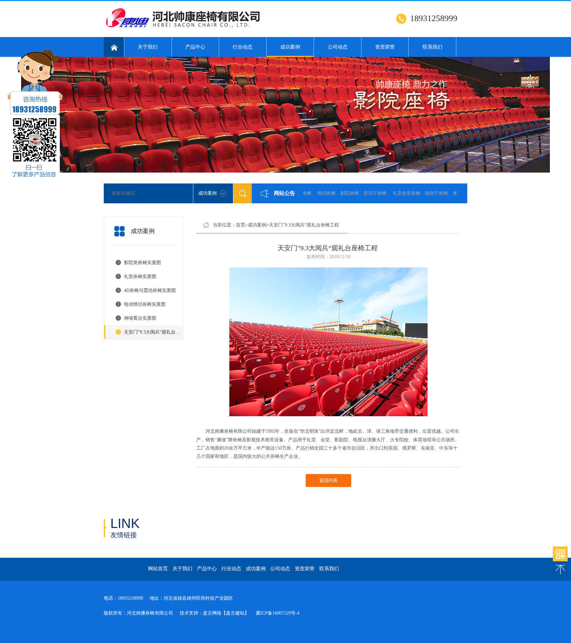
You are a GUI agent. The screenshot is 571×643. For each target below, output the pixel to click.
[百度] (169, 528)
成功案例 (290, 47)
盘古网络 (212, 613)
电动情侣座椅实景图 (145, 304)
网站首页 (158, 568)
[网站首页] (114, 47)
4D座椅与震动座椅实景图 (150, 290)
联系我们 (432, 47)
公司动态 (338, 47)
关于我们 (148, 47)
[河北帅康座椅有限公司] (185, 26)
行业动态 (242, 47)
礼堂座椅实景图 (140, 276)
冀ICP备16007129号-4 (277, 613)
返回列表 (328, 480)
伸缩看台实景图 (140, 318)
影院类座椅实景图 (142, 262)
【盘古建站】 (235, 613)
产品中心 (195, 47)
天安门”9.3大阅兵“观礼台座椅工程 (153, 332)
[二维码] (560, 553)
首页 (240, 224)
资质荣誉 (385, 47)
